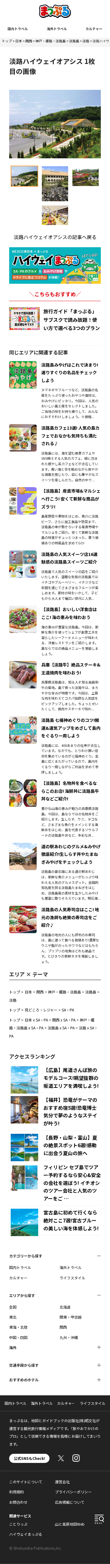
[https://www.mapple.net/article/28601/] (23, 609)
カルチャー (94, 28)
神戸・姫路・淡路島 (50, 40)
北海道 (65, 1306)
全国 (12, 1306)
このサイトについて (25, 1481)
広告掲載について (69, 1502)
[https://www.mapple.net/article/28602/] (23, 664)
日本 (18, 40)
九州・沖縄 (69, 1337)
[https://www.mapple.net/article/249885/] (23, 720)
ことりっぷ (18, 1524)
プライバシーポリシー (73, 1491)
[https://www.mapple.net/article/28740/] (23, 427)
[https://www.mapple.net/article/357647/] (23, 846)
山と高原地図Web (70, 1524)
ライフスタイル (72, 1277)
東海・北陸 (18, 1327)
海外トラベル (57, 28)
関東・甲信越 (71, 1317)
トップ (7, 40)
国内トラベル (18, 28)
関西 (28, 40)
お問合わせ (18, 1502)
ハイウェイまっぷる (25, 1534)
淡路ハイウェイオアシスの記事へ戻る (55, 237)
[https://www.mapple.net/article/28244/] (23, 783)
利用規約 (16, 1491)
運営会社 (62, 1481)
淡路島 (74, 40)
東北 (12, 1317)
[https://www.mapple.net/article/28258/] (23, 490)
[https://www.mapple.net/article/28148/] (23, 364)
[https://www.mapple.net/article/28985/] (23, 554)
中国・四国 (18, 1337)
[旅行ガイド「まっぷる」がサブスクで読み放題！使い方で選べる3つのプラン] (24, 318)
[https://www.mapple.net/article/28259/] (23, 909)
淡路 (85, 40)
